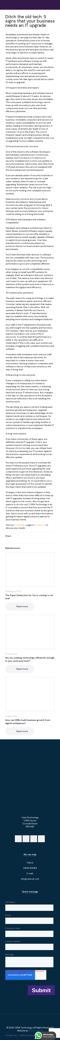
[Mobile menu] (55, 4)
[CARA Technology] (18, 5)
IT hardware (20, 525)
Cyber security (26, 1035)
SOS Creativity (35, 1030)
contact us (40, 525)
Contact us (11, 1035)
